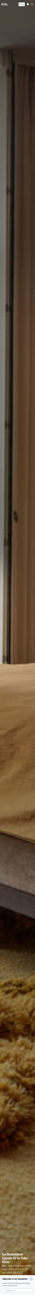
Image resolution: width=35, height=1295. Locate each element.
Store (22, 4)
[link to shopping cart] (28, 4)
